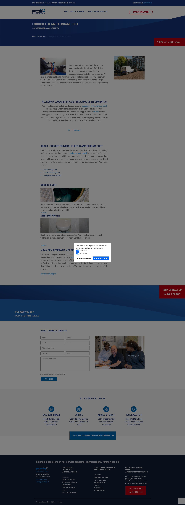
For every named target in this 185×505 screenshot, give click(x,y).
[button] (77, 251)
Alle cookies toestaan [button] (101, 258)
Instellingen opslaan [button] (84, 258)
